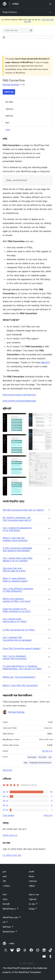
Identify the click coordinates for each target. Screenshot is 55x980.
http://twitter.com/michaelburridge (19, 400)
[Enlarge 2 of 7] (22, 437)
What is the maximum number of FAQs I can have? (17, 600)
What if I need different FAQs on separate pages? (15, 579)
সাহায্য (7, 129)
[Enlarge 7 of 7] (48, 455)
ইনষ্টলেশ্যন (9, 116)
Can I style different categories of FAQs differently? (18, 589)
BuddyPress (10, 931)
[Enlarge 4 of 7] (22, 480)
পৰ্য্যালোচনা (9, 109)
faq (50, 757)
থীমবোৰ (31, 876)
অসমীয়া (11, 943)
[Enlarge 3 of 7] (22, 459)
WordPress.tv (11, 908)
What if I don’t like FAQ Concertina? (20, 685)
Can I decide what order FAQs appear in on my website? (17, 559)
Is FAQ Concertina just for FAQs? (19, 630)
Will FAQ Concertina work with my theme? (23, 510)
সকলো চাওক (48, 815)
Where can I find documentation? (19, 677)
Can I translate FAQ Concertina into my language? (17, 638)
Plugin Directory (10, 12)
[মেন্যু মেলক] (50, 4)
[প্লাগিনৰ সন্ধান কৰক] (31, 30)
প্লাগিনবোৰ (32, 881)
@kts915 (45, 362)
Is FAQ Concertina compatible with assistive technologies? (17, 549)
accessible (32, 757)
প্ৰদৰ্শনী (31, 871)
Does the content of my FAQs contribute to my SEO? (17, 610)
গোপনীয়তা (6, 886)
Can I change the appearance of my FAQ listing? (17, 529)
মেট (5, 922)
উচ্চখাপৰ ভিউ (7, 770)
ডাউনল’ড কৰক (8, 92)
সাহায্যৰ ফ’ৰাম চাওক (10, 835)
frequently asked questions (40, 763)
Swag (33, 908)
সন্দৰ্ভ (4, 871)
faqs (25, 763)
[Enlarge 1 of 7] (22, 416)
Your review (8, 815)
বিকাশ (7, 122)
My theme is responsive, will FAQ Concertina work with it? (17, 518)
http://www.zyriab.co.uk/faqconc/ (19, 394)
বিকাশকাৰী (6, 904)
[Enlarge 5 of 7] (48, 416)
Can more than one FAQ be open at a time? (14, 569)
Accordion (42, 757)
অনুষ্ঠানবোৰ (32, 899)
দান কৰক (33, 904)
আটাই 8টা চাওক (47, 751)
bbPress (8, 926)
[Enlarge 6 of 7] (48, 432)
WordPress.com (12, 917)
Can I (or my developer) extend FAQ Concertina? (15, 657)
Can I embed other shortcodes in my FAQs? (15, 620)
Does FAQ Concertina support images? (22, 648)
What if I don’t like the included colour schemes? (15, 539)
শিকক (5, 894)
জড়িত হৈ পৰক (34, 894)
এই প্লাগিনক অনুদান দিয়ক (12, 855)
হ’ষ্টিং (4, 881)
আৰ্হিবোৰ (32, 886)
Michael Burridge (11, 84)
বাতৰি (4, 876)
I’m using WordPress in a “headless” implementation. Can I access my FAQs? (22, 667)
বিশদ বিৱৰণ (9, 102)
